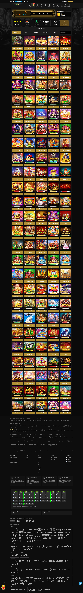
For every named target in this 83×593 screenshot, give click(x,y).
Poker (62, 6)
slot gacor (57, 446)
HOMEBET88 (11, 429)
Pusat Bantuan (12, 460)
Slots (33, 6)
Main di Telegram (19, 1)
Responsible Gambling (13, 459)
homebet (54, 459)
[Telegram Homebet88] (80, 583)
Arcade (57, 6)
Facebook (69, 457)
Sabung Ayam (66, 6)
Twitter (69, 459)
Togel (45, 6)
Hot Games (29, 6)
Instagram (69, 461)
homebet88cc (55, 457)
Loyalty (27, 459)
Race (41, 6)
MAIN (18, 41)
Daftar (70, 1)
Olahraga (49, 6)
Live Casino (37, 6)
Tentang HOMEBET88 (13, 457)
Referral (27, 460)
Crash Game (53, 6)
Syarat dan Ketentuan (13, 462)
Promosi (69, 6)
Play (25, 14)
